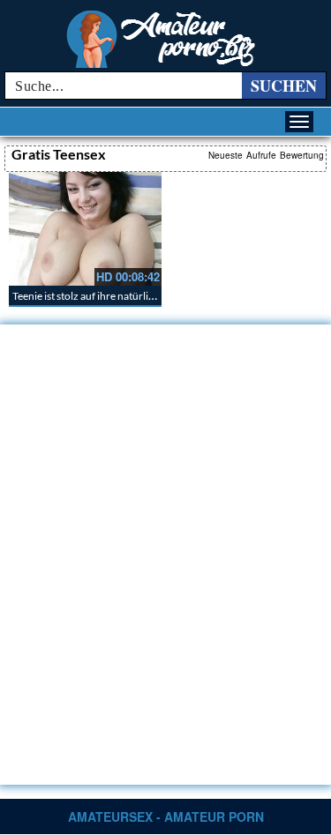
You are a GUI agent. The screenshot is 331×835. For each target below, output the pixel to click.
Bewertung (302, 155)
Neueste (225, 155)
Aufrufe (261, 155)
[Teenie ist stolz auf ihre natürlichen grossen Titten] (85, 229)
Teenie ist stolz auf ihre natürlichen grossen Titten (125, 295)
